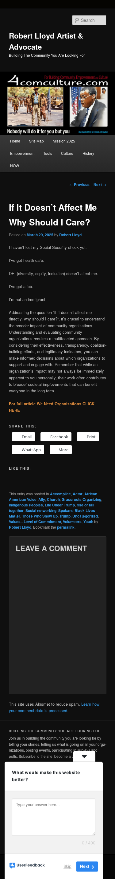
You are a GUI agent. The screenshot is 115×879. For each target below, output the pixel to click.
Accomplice (60, 494)
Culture (67, 153)
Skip (67, 866)
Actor (77, 494)
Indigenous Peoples (26, 505)
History (88, 153)
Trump (65, 516)
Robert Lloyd (70, 234)
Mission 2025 (64, 140)
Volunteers (72, 521)
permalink (66, 527)
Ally (41, 499)
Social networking (40, 510)
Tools (47, 153)
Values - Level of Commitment (35, 521)
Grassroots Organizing (81, 499)
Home (15, 140)
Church (53, 499)
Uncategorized (85, 516)
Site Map (36, 140)
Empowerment (22, 153)
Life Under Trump (60, 505)
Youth (88, 521)
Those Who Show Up (40, 516)
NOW (14, 165)
